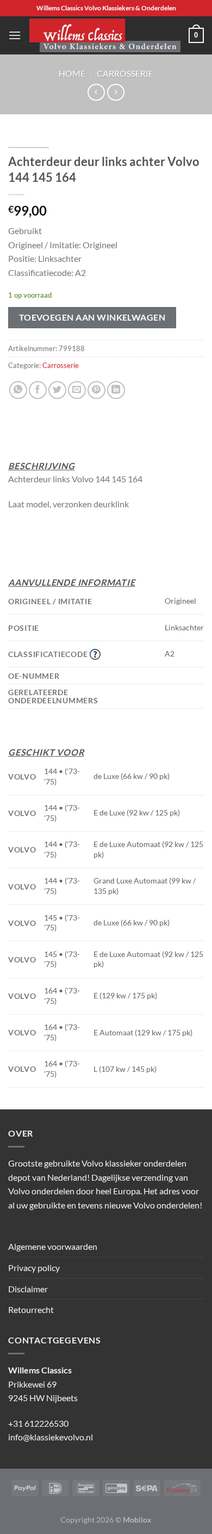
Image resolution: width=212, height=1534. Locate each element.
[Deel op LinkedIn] (116, 390)
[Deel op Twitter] (57, 390)
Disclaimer (28, 1289)
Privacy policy (34, 1267)
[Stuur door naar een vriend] (77, 390)
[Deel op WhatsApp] (18, 390)
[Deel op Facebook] (38, 390)
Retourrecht (31, 1309)
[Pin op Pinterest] (96, 390)
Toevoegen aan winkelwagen (92, 317)
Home (72, 73)
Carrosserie (125, 73)
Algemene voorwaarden (52, 1246)
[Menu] (14, 35)
